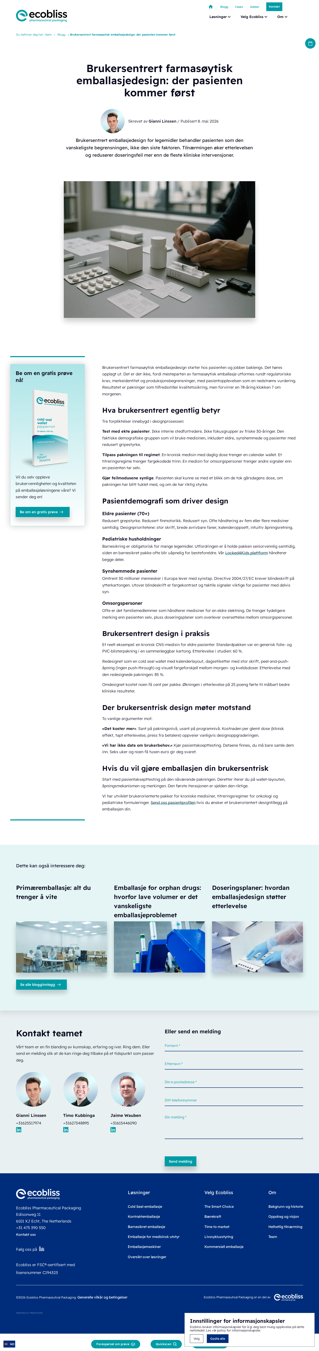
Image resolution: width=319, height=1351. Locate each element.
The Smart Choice (219, 1206)
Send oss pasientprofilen (173, 802)
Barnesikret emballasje (146, 1226)
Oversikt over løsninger (147, 1257)
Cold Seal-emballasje (145, 1206)
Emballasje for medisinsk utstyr (153, 1236)
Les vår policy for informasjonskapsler (233, 1330)
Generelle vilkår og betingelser (102, 1297)
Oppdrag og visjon (283, 1216)
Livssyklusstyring (218, 1236)
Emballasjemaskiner (144, 1246)
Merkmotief (36, 1312)
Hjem (48, 34)
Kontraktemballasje (144, 1216)
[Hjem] (211, 6)
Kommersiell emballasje (223, 1246)
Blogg (61, 34)
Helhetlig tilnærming (285, 1226)
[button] (220, 17)
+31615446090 (123, 1123)
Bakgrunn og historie (285, 1206)
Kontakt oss (26, 1234)
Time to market (216, 1226)
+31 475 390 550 (31, 1227)
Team (272, 1236)
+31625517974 (28, 1123)
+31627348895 (76, 1123)
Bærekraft (212, 1216)
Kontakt (274, 6)
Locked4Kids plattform (246, 552)
